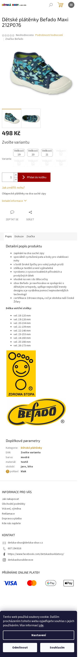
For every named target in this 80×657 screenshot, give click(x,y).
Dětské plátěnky (31, 448)
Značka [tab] (30, 236)
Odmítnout (20, 647)
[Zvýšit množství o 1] (16, 175)
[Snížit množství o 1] (16, 179)
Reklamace (8, 514)
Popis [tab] (8, 236)
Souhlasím (57, 647)
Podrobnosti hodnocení (49, 35)
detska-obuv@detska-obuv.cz (25, 543)
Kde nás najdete (11, 523)
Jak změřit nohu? (13, 188)
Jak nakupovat (10, 499)
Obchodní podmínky (13, 504)
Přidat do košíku (36, 177)
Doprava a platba (12, 519)
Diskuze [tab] (19, 236)
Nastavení (38, 635)
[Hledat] (51, 5)
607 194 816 (14, 548)
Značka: (14, 39)
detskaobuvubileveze (20, 560)
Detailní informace (12, 201)
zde (41, 625)
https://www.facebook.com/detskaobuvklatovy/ (36, 554)
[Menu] (71, 5)
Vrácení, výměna (11, 509)
